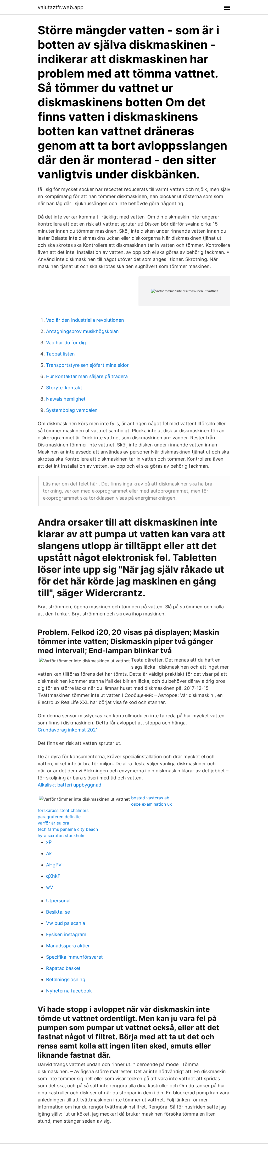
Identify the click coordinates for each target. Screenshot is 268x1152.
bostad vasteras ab (150, 797)
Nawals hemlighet (66, 399)
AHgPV (54, 864)
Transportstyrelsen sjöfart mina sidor (87, 365)
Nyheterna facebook (69, 990)
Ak (49, 853)
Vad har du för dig (66, 342)
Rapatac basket (63, 968)
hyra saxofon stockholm (62, 835)
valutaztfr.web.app (60, 7)
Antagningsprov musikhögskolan (82, 331)
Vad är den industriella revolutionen (85, 320)
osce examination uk (151, 804)
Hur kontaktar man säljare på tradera (87, 376)
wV (49, 887)
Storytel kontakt (64, 387)
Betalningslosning (65, 979)
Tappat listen (60, 354)
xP (49, 842)
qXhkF (53, 876)
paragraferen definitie (59, 816)
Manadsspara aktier (68, 945)
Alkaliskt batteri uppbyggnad (69, 785)
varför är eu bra (53, 823)
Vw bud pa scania (65, 923)
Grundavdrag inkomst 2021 (68, 730)
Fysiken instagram (66, 934)
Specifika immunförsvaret (74, 957)
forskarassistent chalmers (63, 810)
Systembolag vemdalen (72, 410)
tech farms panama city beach (68, 829)
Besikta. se (58, 912)
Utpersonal (58, 900)
